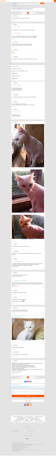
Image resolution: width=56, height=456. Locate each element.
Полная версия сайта (15, 430)
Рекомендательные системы (15, 451)
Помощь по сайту (15, 431)
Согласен (42, 3)
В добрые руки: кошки (15, 10)
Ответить (13, 106)
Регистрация (28, 400)
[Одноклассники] (29, 381)
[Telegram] (31, 381)
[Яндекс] (28, 405)
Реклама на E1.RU (31, 430)
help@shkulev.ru (18, 450)
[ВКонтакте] (25, 381)
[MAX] (27, 381)
